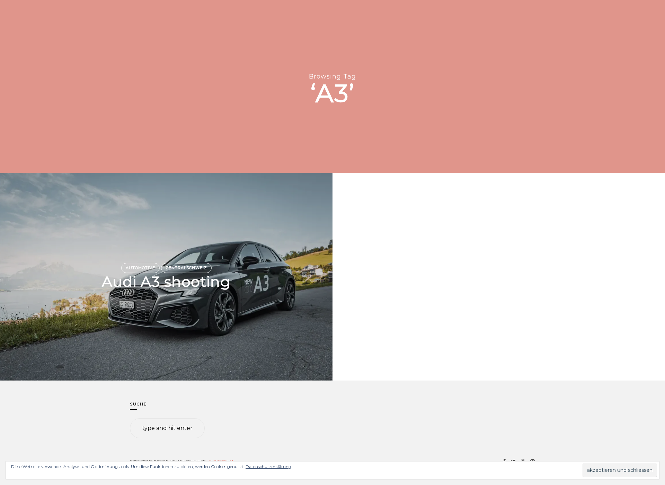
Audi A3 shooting (166, 282)
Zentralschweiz (186, 267)
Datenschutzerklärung (268, 466)
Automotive (140, 267)
